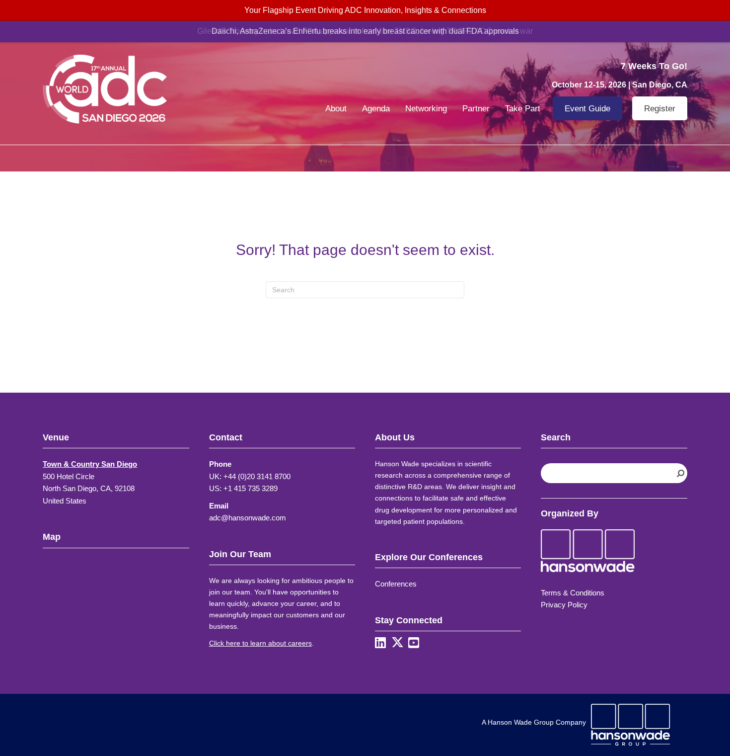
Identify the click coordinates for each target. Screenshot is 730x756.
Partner (476, 108)
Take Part (522, 108)
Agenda (376, 108)
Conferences (396, 584)
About (336, 108)
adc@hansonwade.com (247, 517)
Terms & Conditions (572, 592)
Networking (426, 108)
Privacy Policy (564, 604)
